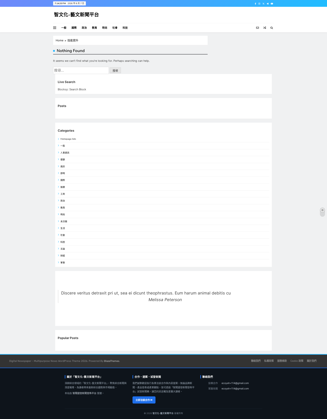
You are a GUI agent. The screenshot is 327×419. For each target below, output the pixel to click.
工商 (62, 193)
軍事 (62, 262)
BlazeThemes (111, 361)
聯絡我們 (256, 361)
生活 (62, 228)
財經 (62, 255)
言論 (62, 248)
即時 (62, 173)
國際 (74, 27)
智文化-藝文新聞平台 (76, 15)
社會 (115, 27)
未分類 (63, 221)
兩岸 (62, 166)
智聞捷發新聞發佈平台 (84, 393)
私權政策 (269, 361)
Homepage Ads (68, 139)
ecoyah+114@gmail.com (235, 383)
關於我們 (311, 361)
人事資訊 (64, 152)
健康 (62, 159)
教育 (94, 27)
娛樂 (62, 187)
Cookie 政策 (296, 361)
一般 (63, 27)
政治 (84, 27)
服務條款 (282, 361)
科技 (125, 27)
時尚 (104, 27)
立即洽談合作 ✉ (144, 399)
